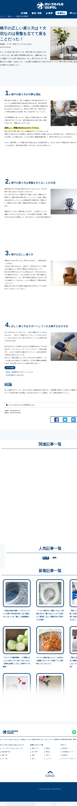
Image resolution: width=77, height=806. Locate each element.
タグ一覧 (4, 758)
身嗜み (48, 748)
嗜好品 (48, 752)
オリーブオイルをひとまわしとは (12, 748)
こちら (33, 405)
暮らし (34, 758)
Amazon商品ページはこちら (15, 375)
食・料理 (34, 752)
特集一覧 (4, 755)
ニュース (48, 758)
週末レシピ (35, 748)
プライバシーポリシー (69, 758)
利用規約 (65, 755)
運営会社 (65, 748)
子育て (48, 755)
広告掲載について (67, 752)
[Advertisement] (31, 494)
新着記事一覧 (6, 752)
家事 (33, 755)
